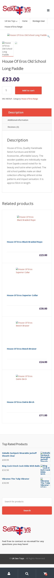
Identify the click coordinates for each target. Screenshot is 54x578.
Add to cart (28, 90)
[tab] (27, 112)
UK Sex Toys (10, 21)
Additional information (18, 120)
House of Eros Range (29, 99)
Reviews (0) (13, 126)
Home (24, 21)
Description (15, 112)
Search (27, 510)
